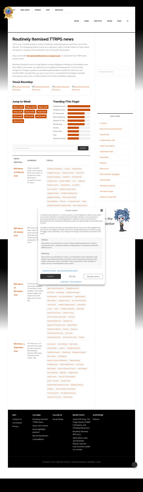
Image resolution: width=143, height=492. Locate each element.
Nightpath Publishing (53, 197)
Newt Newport (82, 368)
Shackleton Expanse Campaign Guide (59, 205)
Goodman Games (52, 185)
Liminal (49, 309)
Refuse (72, 276)
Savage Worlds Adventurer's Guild (57, 385)
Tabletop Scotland (107, 186)
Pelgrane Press (73, 372)
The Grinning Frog (52, 393)
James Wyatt (51, 304)
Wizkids (81, 337)
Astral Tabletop (62, 344)
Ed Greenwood (76, 177)
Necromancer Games (54, 313)
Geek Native (26, 23)
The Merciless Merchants (55, 333)
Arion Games (51, 344)
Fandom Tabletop (64, 181)
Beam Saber (73, 344)
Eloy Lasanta (51, 356)
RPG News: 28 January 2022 (18, 232)
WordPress (91, 462)
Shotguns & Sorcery (77, 385)
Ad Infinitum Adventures (54, 169)
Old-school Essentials (69, 197)
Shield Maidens (72, 325)
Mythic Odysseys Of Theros (66, 368)
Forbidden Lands (52, 364)
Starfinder (50, 389)
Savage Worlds (65, 381)
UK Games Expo (106, 191)
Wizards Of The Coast (69, 337)
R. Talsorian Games (74, 201)
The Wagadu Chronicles (68, 393)
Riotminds (71, 317)
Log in (98, 462)
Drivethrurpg (60, 292)
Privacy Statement (75, 281)
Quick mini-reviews (40, 426)
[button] (102, 210)
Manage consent (134, 464)
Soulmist (65, 329)
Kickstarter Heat (106, 152)
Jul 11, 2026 (18, 116)
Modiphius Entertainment (69, 193)
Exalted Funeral (52, 181)
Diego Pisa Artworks (53, 352)
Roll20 (84, 201)
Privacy (15, 426)
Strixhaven (74, 329)
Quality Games (52, 376)
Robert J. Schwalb (52, 381)
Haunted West (65, 185)
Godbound (81, 181)
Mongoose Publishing (67, 309)
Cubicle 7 (62, 348)
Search (83, 148)
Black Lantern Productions (55, 288)
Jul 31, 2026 (18, 112)
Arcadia (67, 169)
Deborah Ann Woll (68, 173)
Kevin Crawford (52, 189)
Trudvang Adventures (53, 337)
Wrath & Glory (67, 397)
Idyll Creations (51, 300)
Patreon (103, 163)
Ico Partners (76, 185)
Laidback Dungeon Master (67, 189)
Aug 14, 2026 (31, 107)
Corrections (17, 423)
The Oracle (69, 333)
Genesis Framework (79, 462)
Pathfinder (63, 372)
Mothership (80, 309)
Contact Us (17, 419)
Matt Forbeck (51, 368)
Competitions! (38, 439)
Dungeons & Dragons (54, 177)
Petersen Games (68, 313)
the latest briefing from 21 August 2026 (43, 56)
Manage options (93, 276)
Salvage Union (67, 321)
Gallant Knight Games (67, 364)
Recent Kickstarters (41, 436)
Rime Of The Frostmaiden (67, 376)
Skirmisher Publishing (54, 329)
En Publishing (62, 356)
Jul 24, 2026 (29, 112)
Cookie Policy (65, 281)
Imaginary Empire (64, 300)
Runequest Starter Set (54, 321)
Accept (50, 276)
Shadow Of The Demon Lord (56, 325)
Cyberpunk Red (76, 169)
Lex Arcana (79, 364)
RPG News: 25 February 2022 (19, 172)
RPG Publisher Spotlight (109, 174)
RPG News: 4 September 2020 (19, 347)
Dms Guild (50, 292)
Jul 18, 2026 (41, 112)
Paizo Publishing (52, 201)
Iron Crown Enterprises (79, 300)
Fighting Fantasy (80, 296)
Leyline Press (81, 304)
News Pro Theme (62, 462)
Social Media (105, 180)
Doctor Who (80, 173)
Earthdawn (66, 177)
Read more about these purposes (67, 270)
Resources (104, 169)
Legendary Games (53, 193)
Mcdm (56, 309)
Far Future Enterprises (66, 296)
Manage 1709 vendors (49, 270)
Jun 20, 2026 (18, 121)
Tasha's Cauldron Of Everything (65, 389)
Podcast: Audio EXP (108, 197)
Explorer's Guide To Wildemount (57, 360)
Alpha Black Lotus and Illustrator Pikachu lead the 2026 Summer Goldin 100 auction (81, 444)
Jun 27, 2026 (40, 116)
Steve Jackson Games (80, 205)
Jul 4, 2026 (29, 116)
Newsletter (104, 157)
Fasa (74, 181)
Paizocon (63, 201)
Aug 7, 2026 (43, 107)
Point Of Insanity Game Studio (56, 317)
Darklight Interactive (53, 173)
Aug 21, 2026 (18, 107)
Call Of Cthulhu (52, 348)
